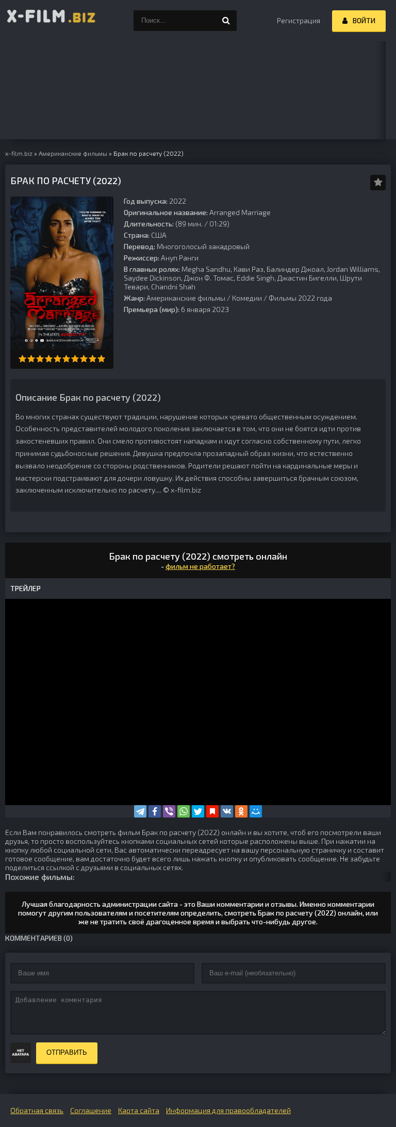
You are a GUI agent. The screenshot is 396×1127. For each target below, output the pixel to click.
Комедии (247, 297)
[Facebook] (154, 811)
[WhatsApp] (183, 811)
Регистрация (298, 20)
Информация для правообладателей (228, 1110)
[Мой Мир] (256, 811)
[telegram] (140, 811)
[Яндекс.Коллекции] (212, 811)
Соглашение (90, 1110)
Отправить (66, 1052)
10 (101, 358)
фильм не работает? (200, 566)
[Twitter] (198, 811)
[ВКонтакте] (227, 811)
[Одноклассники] (241, 811)
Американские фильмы (185, 297)
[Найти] (226, 20)
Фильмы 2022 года (300, 297)
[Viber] (169, 811)
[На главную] (51, 20)
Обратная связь (36, 1110)
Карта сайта (138, 1110)
